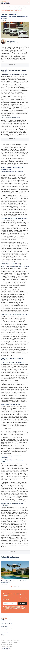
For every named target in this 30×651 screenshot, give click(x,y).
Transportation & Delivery (7, 623)
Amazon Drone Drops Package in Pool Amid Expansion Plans (13, 581)
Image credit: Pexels (23, 36)
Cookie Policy (16, 640)
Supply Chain (4, 626)
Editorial (3, 634)
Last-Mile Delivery (7, 12)
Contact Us (9, 640)
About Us (3, 640)
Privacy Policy (4, 642)
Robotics (16, 12)
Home (2, 6)
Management (4, 632)
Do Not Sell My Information (6, 644)
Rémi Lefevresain (11, 41)
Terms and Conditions (13, 642)
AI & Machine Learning (8, 10)
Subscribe (22, 603)
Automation (18, 10)
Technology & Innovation (12, 6)
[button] (10, 586)
